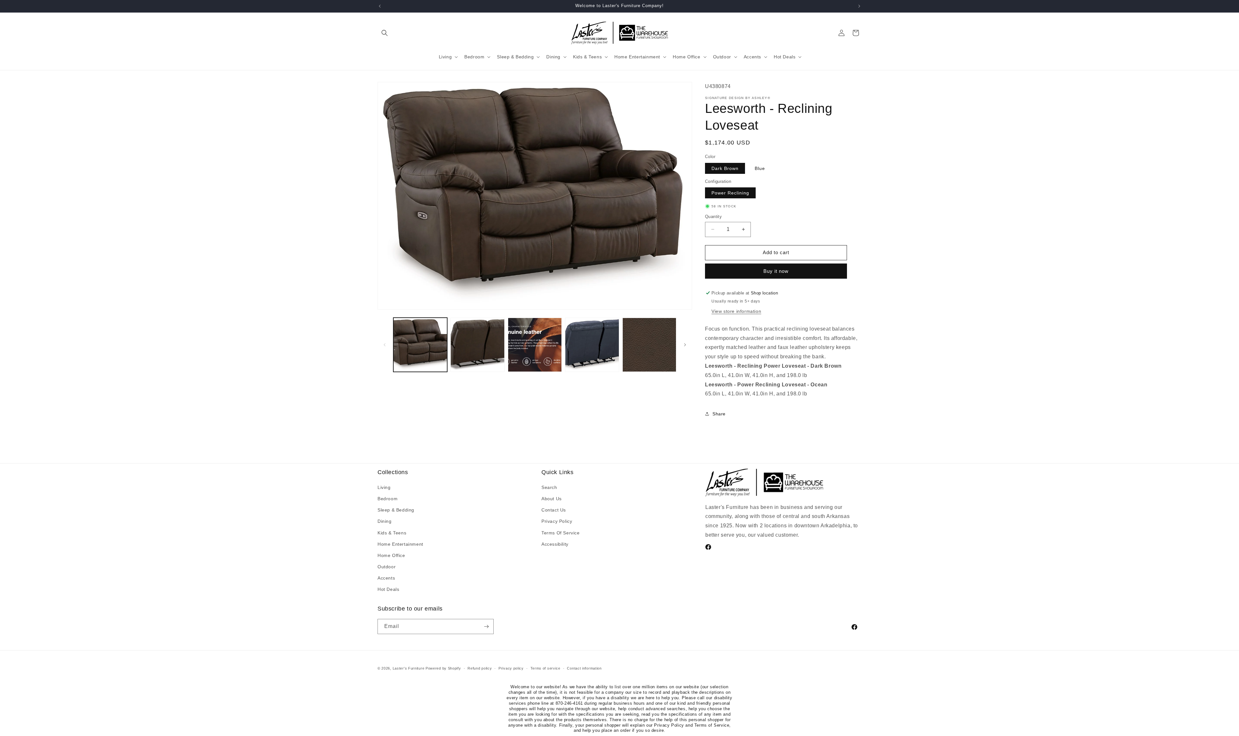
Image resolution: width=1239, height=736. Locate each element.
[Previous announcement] (380, 6)
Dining (385, 521)
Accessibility (555, 544)
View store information (736, 311)
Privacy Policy (556, 521)
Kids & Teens (392, 532)
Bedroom (388, 498)
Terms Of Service (560, 532)
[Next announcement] (859, 6)
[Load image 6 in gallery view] (649, 345)
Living (384, 487)
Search (549, 487)
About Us (551, 498)
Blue (760, 168)
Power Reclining (730, 192)
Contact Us (553, 509)
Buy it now (776, 271)
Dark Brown (725, 168)
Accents (386, 578)
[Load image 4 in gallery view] (535, 345)
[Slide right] (685, 345)
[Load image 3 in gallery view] (477, 345)
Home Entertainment (400, 544)
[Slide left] (385, 345)
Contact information (584, 668)
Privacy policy (511, 668)
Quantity (713, 216)
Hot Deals (388, 589)
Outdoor (387, 566)
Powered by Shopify (443, 668)
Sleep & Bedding (396, 509)
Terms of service (545, 668)
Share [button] (719, 413)
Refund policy (480, 668)
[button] (385, 33)
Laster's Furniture (409, 668)
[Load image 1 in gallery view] (420, 345)
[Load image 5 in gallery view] (592, 345)
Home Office (391, 555)
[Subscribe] (486, 626)
